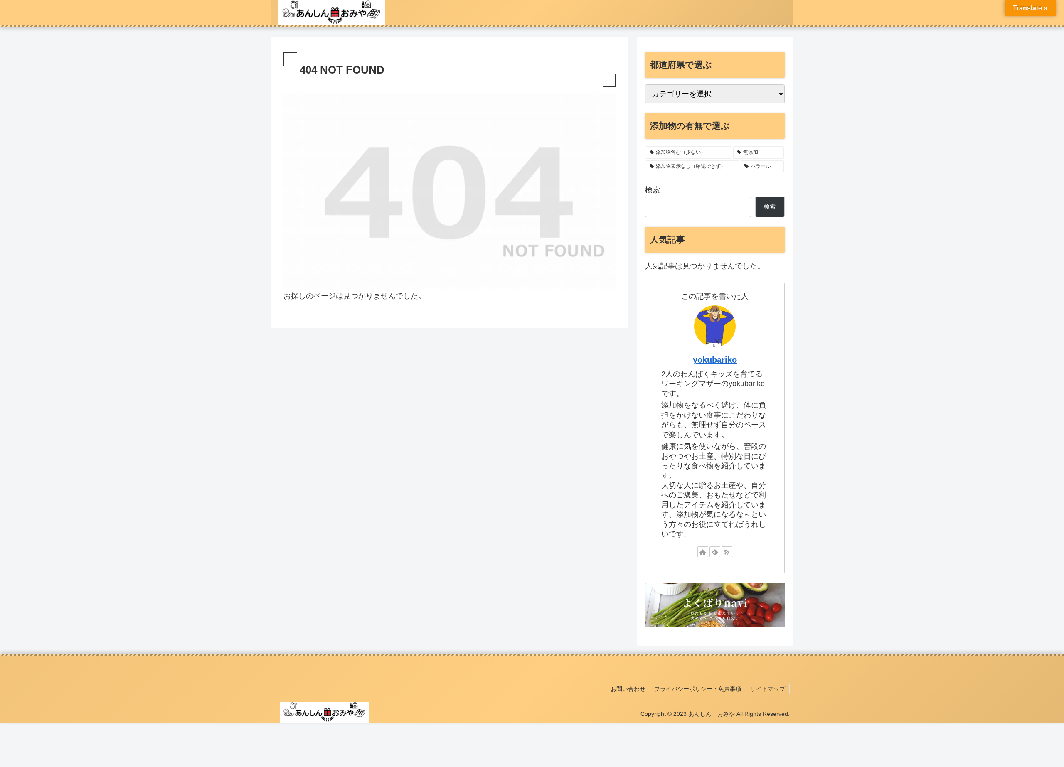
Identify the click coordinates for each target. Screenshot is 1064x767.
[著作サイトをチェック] (702, 551)
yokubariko (715, 359)
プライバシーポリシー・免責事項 (697, 689)
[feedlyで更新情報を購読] (714, 551)
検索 (652, 190)
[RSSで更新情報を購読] (727, 551)
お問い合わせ (628, 689)
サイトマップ (767, 689)
